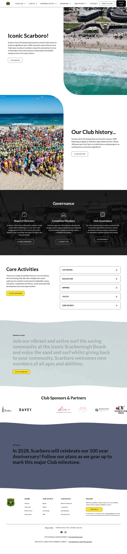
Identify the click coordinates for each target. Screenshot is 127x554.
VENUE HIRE (121, 3)
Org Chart (28, 507)
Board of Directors (66, 503)
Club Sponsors (65, 514)
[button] (20, 3)
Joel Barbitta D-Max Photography (80, 542)
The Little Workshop (76, 537)
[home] (8, 3)
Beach (45, 503)
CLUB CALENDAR (15, 293)
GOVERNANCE (102, 239)
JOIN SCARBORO (21, 372)
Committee (64, 507)
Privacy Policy (49, 527)
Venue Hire (28, 514)
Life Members (65, 511)
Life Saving (46, 511)
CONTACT (94, 3)
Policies (27, 503)
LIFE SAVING (15, 60)
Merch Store (28, 511)
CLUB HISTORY (80, 154)
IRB (44, 514)
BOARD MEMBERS (24, 242)
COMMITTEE (63, 242)
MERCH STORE (107, 3)
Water (45, 507)
